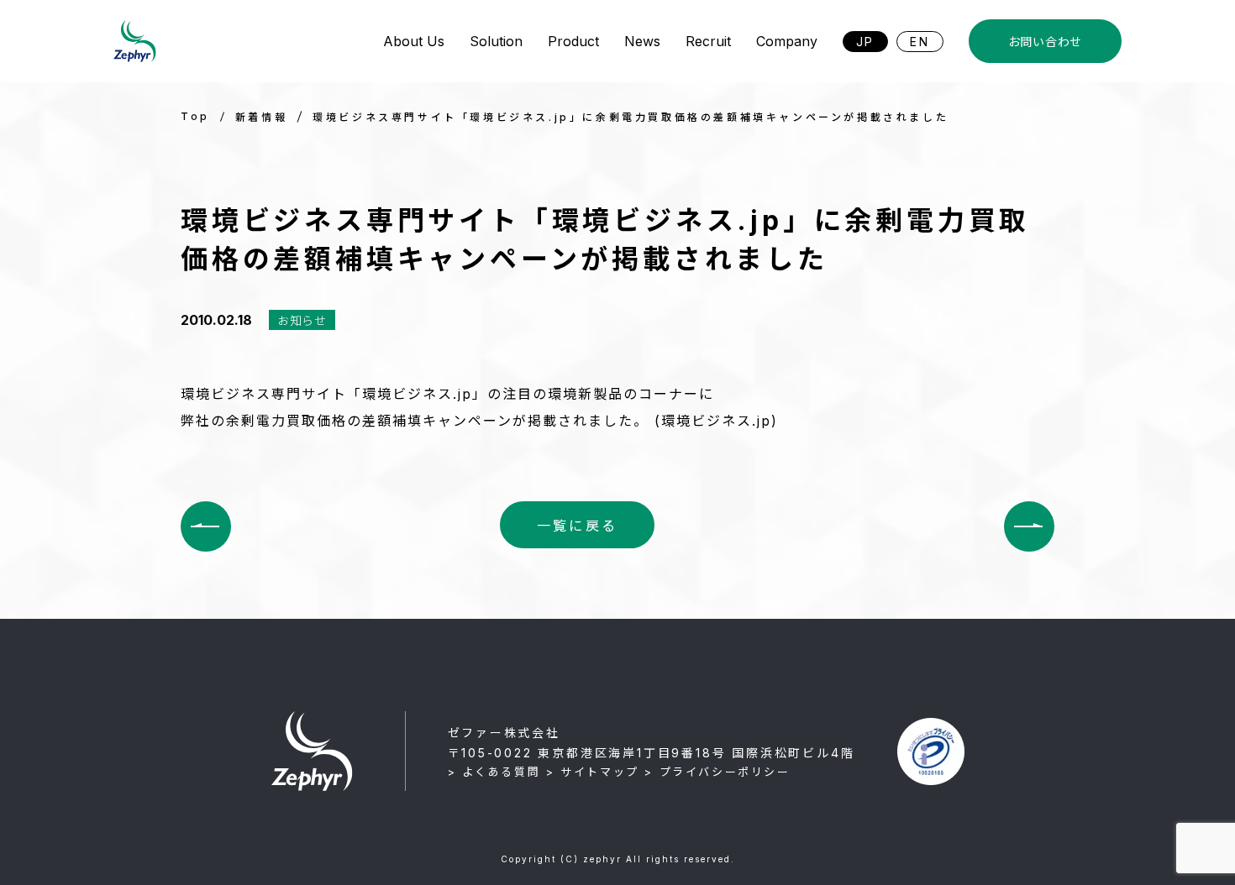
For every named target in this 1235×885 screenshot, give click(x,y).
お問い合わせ (1045, 41)
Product (573, 41)
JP (865, 41)
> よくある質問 (494, 771)
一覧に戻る (577, 525)
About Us (413, 41)
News (642, 41)
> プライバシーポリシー (717, 771)
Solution (496, 41)
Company (786, 41)
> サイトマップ (592, 771)
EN (920, 41)
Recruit (708, 41)
